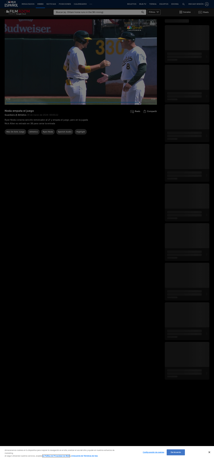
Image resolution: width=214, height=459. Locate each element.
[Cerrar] (209, 452)
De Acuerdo (176, 452)
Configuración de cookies (153, 452)
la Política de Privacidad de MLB (56, 456)
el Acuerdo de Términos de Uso (84, 456)
